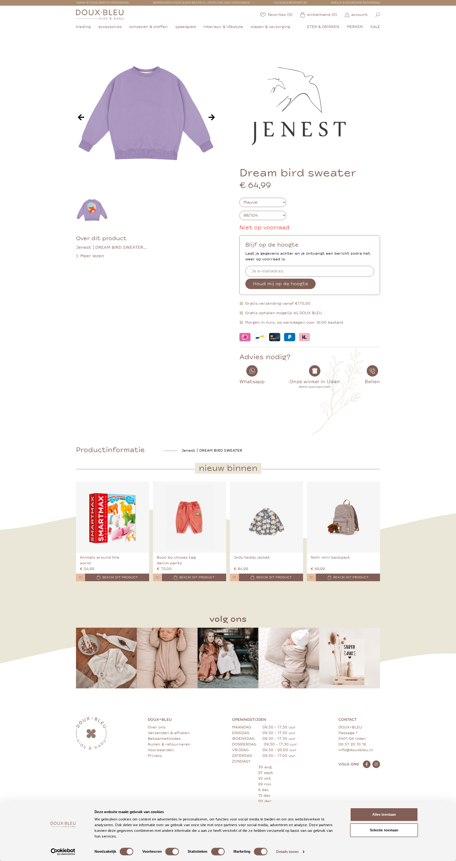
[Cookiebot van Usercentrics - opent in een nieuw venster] (63, 851)
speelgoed (185, 26)
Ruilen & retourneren (169, 744)
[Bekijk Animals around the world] (112, 517)
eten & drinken (323, 26)
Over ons (157, 727)
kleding (83, 26)
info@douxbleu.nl (355, 750)
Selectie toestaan (384, 830)
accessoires (110, 26)
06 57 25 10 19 (352, 744)
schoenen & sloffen (148, 26)
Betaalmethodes (164, 738)
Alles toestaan (384, 814)
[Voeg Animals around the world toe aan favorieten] (80, 577)
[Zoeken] (377, 14)
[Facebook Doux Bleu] (366, 764)
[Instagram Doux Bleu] (376, 764)
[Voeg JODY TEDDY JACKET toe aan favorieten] (234, 577)
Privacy (155, 755)
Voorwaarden (161, 750)
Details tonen (287, 852)
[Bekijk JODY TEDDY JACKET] (266, 517)
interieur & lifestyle (223, 26)
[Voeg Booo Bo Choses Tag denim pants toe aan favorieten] (157, 577)
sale (375, 26)
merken (355, 26)
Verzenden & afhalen (169, 733)
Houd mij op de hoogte (280, 284)
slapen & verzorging (270, 26)
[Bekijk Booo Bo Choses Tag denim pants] (189, 517)
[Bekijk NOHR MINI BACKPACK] (343, 517)
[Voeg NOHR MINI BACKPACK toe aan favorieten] (311, 577)
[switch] (172, 851)
